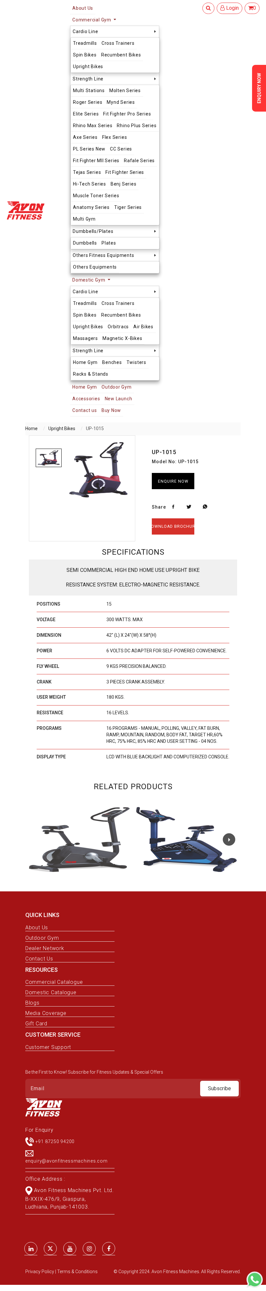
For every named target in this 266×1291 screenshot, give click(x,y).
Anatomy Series (91, 207)
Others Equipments (95, 267)
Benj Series (123, 184)
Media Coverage (45, 1013)
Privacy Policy (40, 1271)
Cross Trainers (118, 43)
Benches (112, 362)
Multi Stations (89, 90)
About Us (36, 927)
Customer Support (48, 1047)
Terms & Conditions (77, 1271)
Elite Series (86, 113)
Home (31, 428)
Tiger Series (128, 207)
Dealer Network (44, 948)
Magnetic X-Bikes (122, 338)
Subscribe (219, 1088)
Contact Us (39, 959)
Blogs (32, 1003)
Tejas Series (87, 172)
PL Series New (89, 148)
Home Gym (85, 362)
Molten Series (125, 90)
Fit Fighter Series (124, 172)
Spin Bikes (85, 54)
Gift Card (36, 1023)
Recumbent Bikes (121, 54)
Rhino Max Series (92, 125)
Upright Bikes (88, 66)
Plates (109, 243)
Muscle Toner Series (96, 195)
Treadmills (85, 43)
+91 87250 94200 (55, 1141)
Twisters (136, 362)
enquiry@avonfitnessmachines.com (66, 1161)
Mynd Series (121, 102)
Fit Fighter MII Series (96, 160)
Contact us (84, 410)
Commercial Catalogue (54, 982)
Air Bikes (143, 326)
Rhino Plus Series (136, 125)
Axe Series (85, 137)
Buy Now (111, 410)
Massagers (85, 338)
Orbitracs (118, 326)
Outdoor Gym (116, 387)
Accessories (86, 398)
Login (232, 8)
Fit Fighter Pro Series (127, 113)
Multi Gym (84, 219)
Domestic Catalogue (51, 992)
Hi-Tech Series (89, 184)
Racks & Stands (90, 374)
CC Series (121, 148)
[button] (229, 839)
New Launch (118, 398)
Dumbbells (85, 243)
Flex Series (114, 137)
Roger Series (87, 102)
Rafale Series (139, 160)
